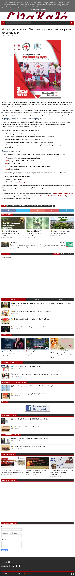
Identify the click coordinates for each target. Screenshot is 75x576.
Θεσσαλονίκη (47, 205)
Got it (43, 10)
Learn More (34, 10)
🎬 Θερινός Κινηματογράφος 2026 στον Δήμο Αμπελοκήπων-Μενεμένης (33, 386)
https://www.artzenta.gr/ (63, 194)
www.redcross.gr (19, 182)
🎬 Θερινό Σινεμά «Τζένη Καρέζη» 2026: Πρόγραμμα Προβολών (30, 419)
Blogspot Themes (29, 573)
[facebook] (72, 573)
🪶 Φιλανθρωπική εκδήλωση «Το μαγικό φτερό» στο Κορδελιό (30, 327)
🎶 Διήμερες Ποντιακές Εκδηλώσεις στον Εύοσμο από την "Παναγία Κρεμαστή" (35, 374)
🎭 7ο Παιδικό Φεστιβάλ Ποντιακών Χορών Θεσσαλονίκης (28, 427)
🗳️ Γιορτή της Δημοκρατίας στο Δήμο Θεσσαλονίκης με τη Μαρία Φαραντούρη (12, 353)
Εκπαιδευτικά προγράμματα (17, 205)
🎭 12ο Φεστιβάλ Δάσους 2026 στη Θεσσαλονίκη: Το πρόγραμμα (30, 319)
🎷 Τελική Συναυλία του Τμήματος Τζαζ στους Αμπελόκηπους (29, 394)
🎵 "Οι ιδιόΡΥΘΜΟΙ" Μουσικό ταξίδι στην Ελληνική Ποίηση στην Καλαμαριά (61, 472)
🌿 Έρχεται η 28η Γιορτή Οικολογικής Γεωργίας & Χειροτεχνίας (33, 233)
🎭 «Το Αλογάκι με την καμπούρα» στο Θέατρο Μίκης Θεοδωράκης (31, 311)
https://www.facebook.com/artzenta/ (52, 196)
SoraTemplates (11, 573)
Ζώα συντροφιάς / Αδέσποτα (34, 205)
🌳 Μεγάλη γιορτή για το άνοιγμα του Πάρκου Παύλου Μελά (60, 232)
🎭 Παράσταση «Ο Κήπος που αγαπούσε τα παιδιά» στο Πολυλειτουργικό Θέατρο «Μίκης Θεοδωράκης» (42, 303)
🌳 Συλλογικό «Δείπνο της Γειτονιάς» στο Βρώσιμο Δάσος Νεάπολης (10, 233)
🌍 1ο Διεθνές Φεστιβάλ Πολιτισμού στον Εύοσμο (26, 366)
